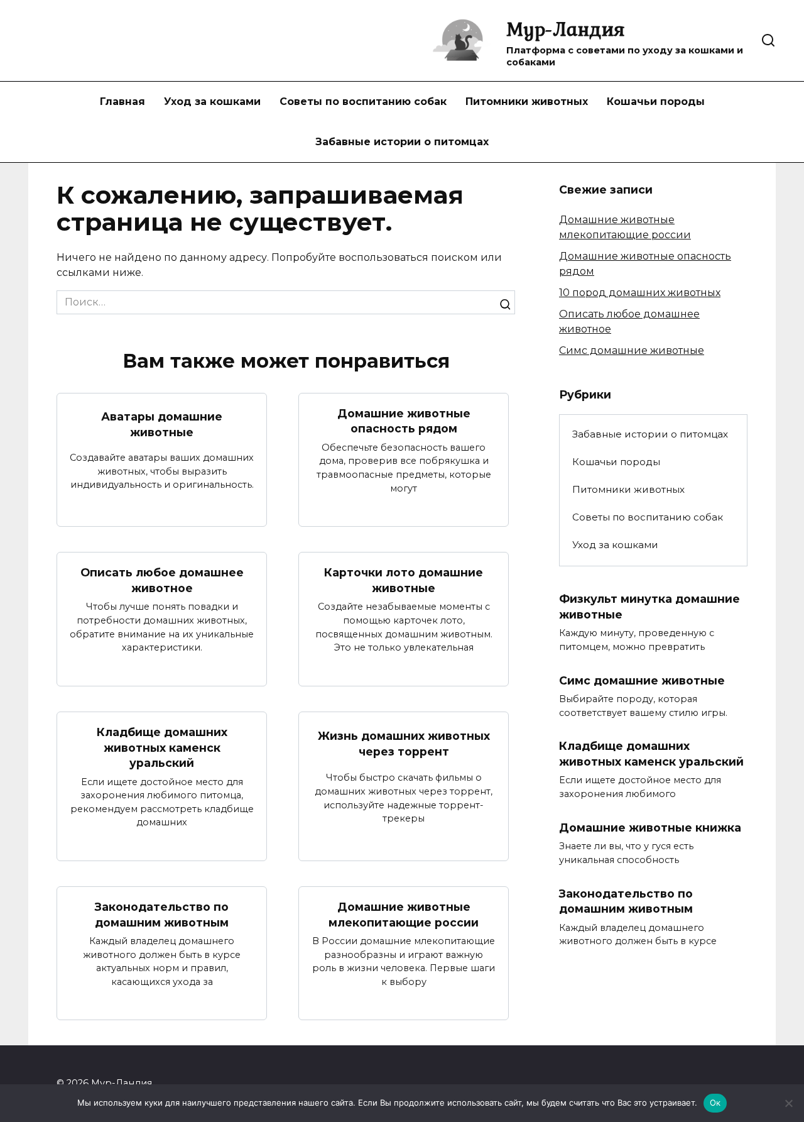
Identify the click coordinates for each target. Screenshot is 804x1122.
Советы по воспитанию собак (363, 101)
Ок (715, 1102)
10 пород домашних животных (639, 293)
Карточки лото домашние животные (403, 580)
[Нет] (788, 1103)
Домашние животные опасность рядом (403, 421)
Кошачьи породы (656, 101)
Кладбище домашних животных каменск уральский (162, 747)
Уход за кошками (212, 101)
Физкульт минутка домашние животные (649, 606)
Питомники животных (526, 101)
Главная (122, 101)
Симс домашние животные (631, 350)
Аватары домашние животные (161, 424)
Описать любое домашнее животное (162, 580)
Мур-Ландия (565, 28)
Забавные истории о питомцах (402, 142)
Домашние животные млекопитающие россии (404, 914)
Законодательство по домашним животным (162, 914)
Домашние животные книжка (650, 827)
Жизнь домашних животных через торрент (404, 743)
